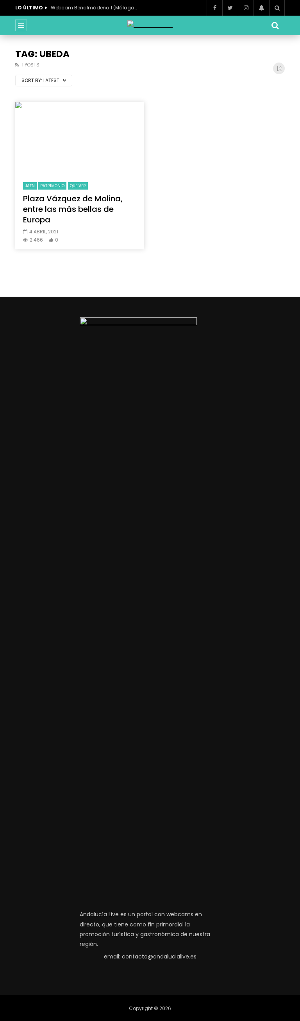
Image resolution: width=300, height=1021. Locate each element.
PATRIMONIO (52, 186)
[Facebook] (214, 8)
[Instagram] (246, 8)
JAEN (30, 186)
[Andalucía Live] (150, 25)
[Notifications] (261, 8)
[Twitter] (230, 8)
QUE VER (78, 186)
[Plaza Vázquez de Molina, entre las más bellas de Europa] (79, 138)
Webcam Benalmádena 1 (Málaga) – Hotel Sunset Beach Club (94, 7)
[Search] (277, 8)
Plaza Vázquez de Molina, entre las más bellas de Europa (73, 209)
